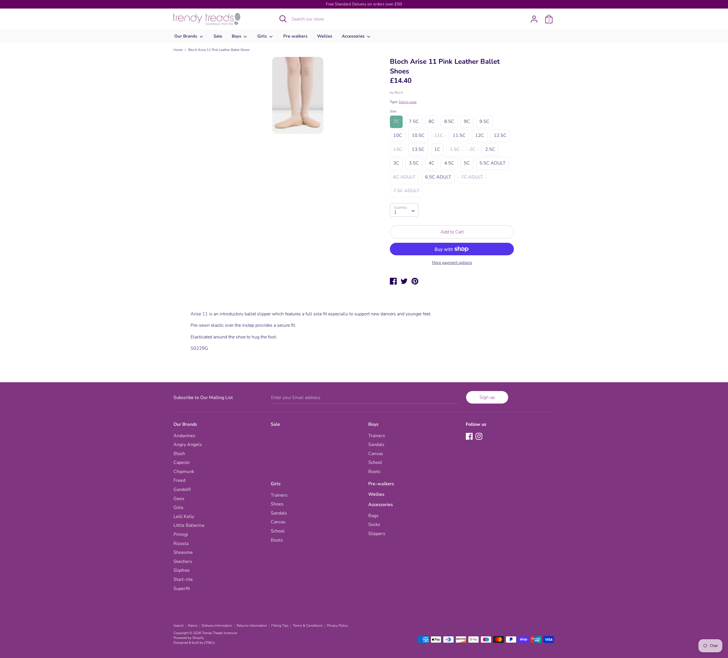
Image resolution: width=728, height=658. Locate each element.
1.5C (455, 149)
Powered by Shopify (188, 638)
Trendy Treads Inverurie (219, 633)
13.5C (418, 149)
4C (432, 163)
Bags (373, 516)
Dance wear (408, 102)
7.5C (414, 121)
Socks (374, 524)
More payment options (452, 262)
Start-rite (183, 579)
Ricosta (181, 543)
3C (396, 163)
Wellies (324, 36)
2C (472, 149)
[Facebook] (470, 437)
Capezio (181, 462)
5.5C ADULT (492, 163)
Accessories (354, 36)
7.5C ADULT (406, 191)
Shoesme (183, 552)
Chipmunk (183, 471)
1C (437, 149)
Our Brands (186, 36)
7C (396, 121)
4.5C (449, 163)
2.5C (490, 149)
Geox (178, 498)
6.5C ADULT (438, 177)
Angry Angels (187, 444)
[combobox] (404, 210)
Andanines (184, 436)
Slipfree (181, 570)
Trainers (376, 436)
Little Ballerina (188, 525)
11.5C (459, 135)
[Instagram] (479, 437)
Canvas (375, 454)
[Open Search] (283, 18)
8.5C (449, 121)
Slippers (376, 533)
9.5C (484, 121)
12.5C (500, 135)
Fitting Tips (280, 625)
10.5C (418, 135)
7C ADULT (472, 177)
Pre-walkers (295, 36)
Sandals (376, 444)
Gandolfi (182, 489)
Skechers (182, 561)
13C (397, 149)
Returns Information (252, 625)
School (375, 462)
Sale (218, 36)
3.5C (414, 163)
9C (467, 121)
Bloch (398, 92)
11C (438, 135)
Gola (178, 507)
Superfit (181, 588)
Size (393, 111)
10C (397, 135)
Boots (374, 471)
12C (479, 135)
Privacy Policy (337, 625)
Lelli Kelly (183, 516)
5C (467, 163)
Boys (237, 36)
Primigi (180, 534)
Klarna (192, 625)
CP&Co (209, 642)
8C (432, 121)
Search (178, 625)
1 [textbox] (395, 212)
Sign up (487, 397)
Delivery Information (217, 625)
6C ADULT (404, 177)
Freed (179, 480)
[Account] (534, 17)
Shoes (277, 504)
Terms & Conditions (308, 625)
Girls (262, 36)
